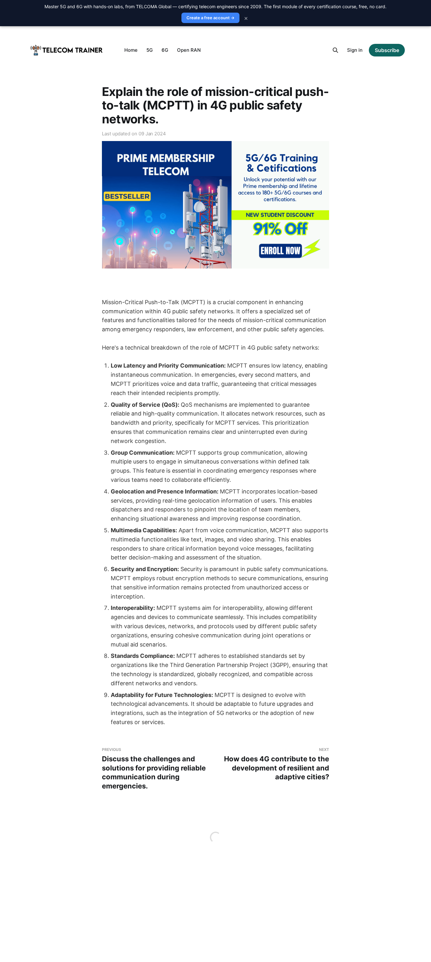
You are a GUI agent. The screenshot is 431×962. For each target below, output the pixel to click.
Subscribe (387, 50)
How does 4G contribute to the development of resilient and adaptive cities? (276, 764)
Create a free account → (210, 17)
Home (131, 50)
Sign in (355, 50)
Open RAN (189, 50)
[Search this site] (335, 50)
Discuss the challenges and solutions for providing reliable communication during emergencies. (154, 768)
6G (165, 50)
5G (149, 50)
